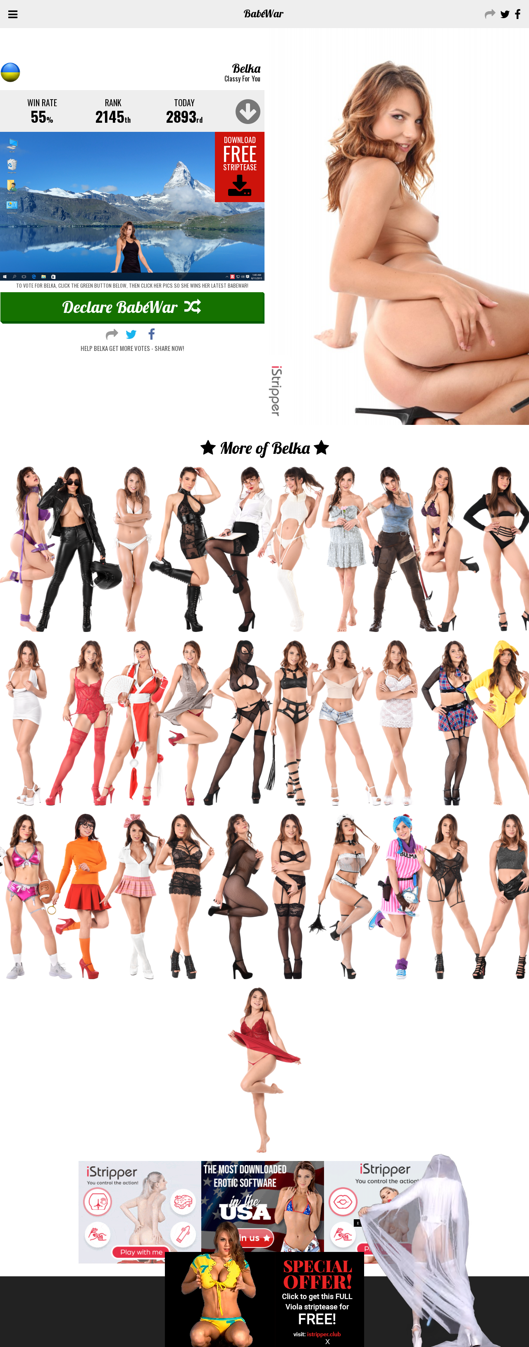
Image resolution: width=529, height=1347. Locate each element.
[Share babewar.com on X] (504, 13)
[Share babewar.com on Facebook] (516, 13)
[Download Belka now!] (132, 206)
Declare (119, 306)
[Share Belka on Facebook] (151, 333)
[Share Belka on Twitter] (131, 333)
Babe (263, 13)
